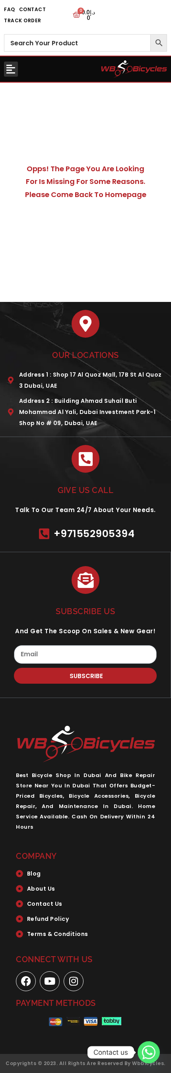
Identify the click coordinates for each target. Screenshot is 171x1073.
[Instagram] (74, 981)
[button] (11, 69)
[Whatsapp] (148, 1052)
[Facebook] (26, 981)
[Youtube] (50, 981)
